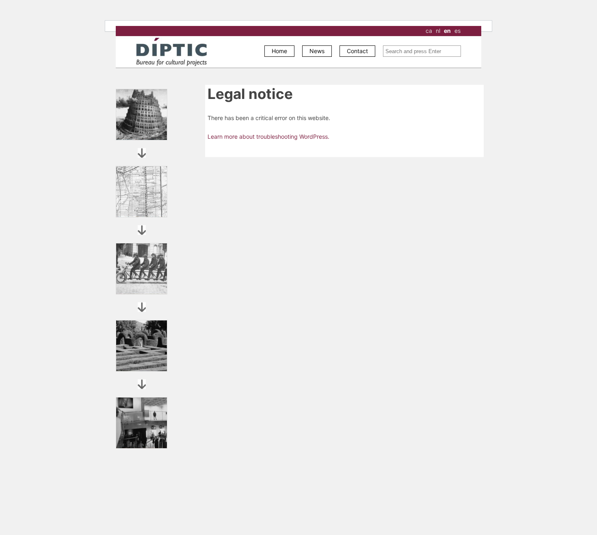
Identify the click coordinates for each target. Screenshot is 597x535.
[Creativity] (141, 345)
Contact (357, 50)
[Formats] (141, 191)
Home (279, 50)
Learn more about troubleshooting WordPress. (268, 136)
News (316, 50)
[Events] (141, 422)
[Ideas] (141, 114)
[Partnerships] (141, 268)
